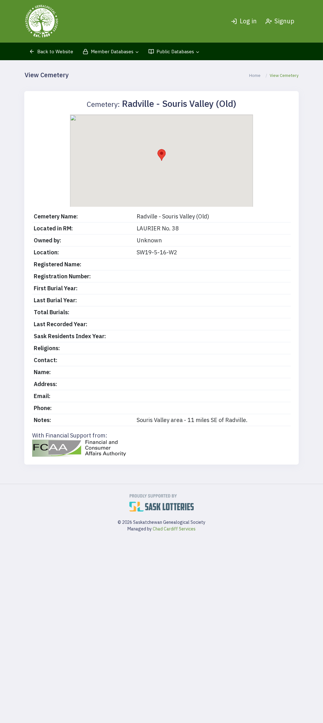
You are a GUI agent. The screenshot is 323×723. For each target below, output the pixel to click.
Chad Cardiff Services (174, 529)
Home (255, 75)
